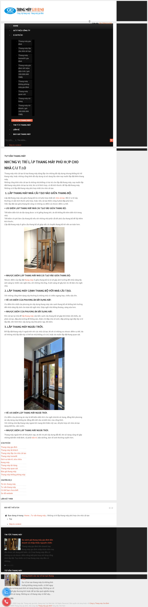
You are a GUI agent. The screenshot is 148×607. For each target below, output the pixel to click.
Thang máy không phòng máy (13, 475)
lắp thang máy (28, 316)
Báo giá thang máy (8, 471)
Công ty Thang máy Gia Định (99, 603)
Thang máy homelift (9, 456)
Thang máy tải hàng (9, 465)
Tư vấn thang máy (8, 487)
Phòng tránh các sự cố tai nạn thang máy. (38, 577)
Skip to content (15, 145)
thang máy (29, 280)
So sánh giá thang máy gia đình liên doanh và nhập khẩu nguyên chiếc (37, 541)
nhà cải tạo (60, 198)
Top (10, 519)
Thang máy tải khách (9, 450)
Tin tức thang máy (8, 484)
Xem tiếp (9, 565)
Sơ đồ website (7, 493)
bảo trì (34, 438)
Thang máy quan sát (9, 468)
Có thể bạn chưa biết (9, 490)
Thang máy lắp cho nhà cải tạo (13, 453)
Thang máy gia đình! (45, 606)
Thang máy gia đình (9, 447)
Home (26, 516)
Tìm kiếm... (22, 140)
